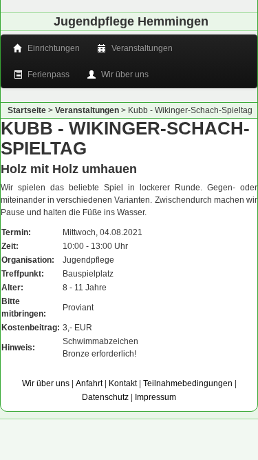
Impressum (155, 397)
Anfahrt (89, 383)
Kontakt (123, 383)
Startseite (27, 110)
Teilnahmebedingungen (188, 383)
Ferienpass (47, 74)
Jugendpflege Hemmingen (131, 21)
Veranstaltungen (141, 48)
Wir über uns (124, 74)
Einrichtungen (52, 48)
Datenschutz (105, 397)
